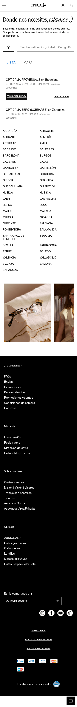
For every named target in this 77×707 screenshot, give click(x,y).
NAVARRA (46, 217)
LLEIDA (7, 204)
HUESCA (45, 192)
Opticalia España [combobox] (16, 600)
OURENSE (9, 223)
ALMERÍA (46, 137)
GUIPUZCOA (48, 186)
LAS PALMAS (48, 198)
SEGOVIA (46, 235)
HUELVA (8, 192)
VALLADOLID (48, 257)
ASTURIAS (9, 143)
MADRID (8, 211)
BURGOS (45, 155)
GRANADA (46, 180)
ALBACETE (47, 130)
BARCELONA (11, 155)
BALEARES (47, 149)
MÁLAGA (45, 211)
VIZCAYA (8, 263)
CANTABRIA (10, 167)
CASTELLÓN (48, 167)
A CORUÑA (10, 130)
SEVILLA (8, 245)
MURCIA (8, 217)
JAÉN (6, 198)
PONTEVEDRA (12, 229)
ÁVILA (43, 143)
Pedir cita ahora (17, 96)
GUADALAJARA (13, 186)
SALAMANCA (48, 229)
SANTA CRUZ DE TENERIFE (13, 237)
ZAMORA (46, 263)
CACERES (9, 161)
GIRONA (8, 180)
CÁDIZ (44, 161)
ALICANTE (9, 137)
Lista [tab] (11, 62)
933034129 (11, 87)
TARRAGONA (48, 245)
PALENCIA (46, 223)
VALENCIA (9, 257)
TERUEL (8, 251)
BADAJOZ (9, 149)
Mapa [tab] (28, 62)
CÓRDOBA (47, 174)
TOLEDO (45, 251)
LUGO (43, 204)
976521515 (11, 118)
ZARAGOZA (10, 269)
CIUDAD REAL (12, 174)
